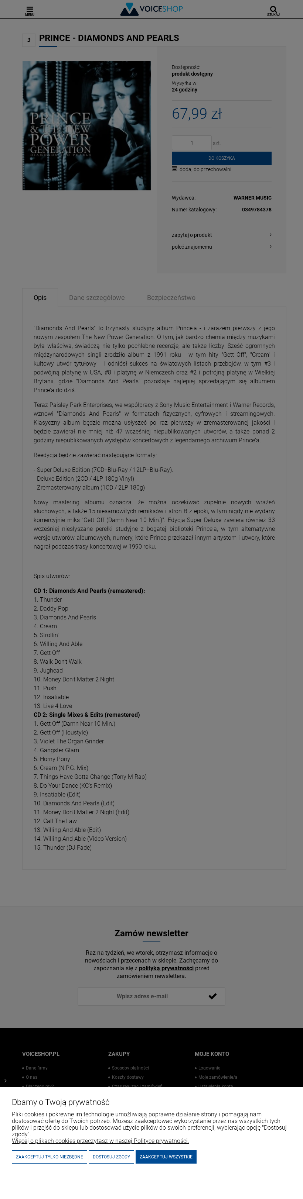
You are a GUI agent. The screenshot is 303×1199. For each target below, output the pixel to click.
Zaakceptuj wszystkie (166, 1157)
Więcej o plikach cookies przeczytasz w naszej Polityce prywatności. (100, 1140)
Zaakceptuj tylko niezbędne (49, 1157)
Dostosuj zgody (111, 1157)
